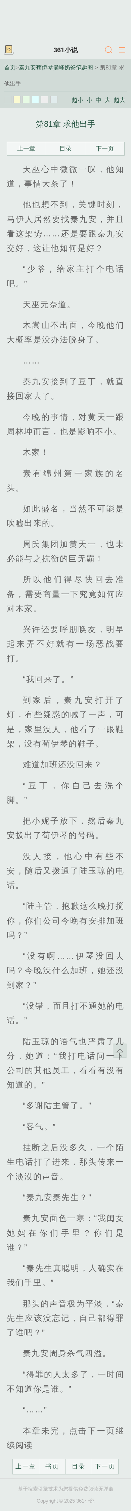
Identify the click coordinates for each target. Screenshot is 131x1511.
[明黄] (17, 99)
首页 (9, 67)
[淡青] (54, 99)
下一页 (105, 148)
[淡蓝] (35, 99)
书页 (52, 1466)
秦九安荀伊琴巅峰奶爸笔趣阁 (56, 67)
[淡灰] (44, 99)
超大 (119, 100)
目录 (65, 148)
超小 (77, 100)
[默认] (7, 99)
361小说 (65, 50)
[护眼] (26, 99)
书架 (8, 50)
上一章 (26, 148)
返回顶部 (120, 1051)
